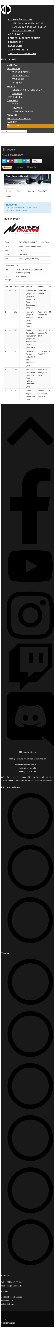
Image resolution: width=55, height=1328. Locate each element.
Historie (17, 107)
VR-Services (13, 68)
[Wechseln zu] (13, 125)
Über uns (12, 100)
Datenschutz (11, 1318)
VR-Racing (18, 79)
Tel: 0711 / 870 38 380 (19, 118)
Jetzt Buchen (14, 97)
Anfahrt (12, 114)
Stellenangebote (22, 111)
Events (11, 86)
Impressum (10, 1316)
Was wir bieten (21, 72)
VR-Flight (18, 82)
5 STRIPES (12, 64)
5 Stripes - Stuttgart (13, 463)
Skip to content (7, 3)
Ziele (15, 104)
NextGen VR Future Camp (27, 89)
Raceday (17, 93)
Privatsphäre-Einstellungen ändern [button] (18, 1319)
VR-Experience (20, 75)
